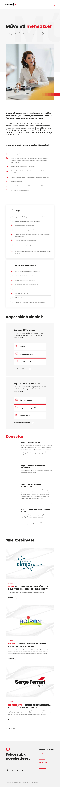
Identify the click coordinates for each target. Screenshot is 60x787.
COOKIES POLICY (35, 782)
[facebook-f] (7, 770)
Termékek (42, 758)
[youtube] (17, 770)
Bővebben (11, 597)
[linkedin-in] (12, 770)
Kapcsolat (42, 767)
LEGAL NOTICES (17, 782)
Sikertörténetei (10, 729)
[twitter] (22, 770)
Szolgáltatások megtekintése (22, 422)
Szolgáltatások (44, 762)
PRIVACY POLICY (26, 782)
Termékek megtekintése (21, 369)
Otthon (41, 753)
